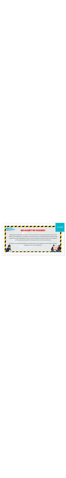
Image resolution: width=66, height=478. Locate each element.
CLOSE (60, 227)
